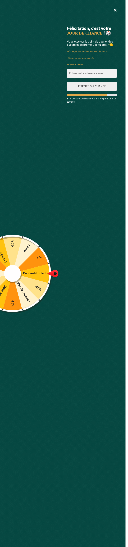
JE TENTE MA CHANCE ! (92, 86)
